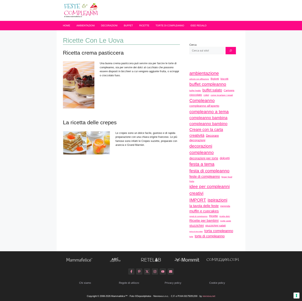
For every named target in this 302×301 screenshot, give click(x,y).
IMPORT (197, 200)
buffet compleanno (207, 84)
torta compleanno (218, 231)
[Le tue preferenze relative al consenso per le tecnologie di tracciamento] (296, 295)
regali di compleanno (198, 216)
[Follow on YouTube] (163, 271)
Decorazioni (109, 25)
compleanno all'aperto (204, 106)
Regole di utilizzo (129, 282)
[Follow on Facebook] (131, 271)
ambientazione (204, 73)
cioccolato (195, 95)
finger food (226, 177)
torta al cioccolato (196, 231)
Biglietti (215, 79)
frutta (191, 181)
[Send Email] (171, 271)
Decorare (212, 135)
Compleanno (202, 100)
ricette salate (225, 221)
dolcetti (225, 158)
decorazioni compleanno (201, 149)
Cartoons (229, 90)
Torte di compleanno (170, 25)
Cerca (192, 44)
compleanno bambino (208, 123)
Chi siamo (85, 282)
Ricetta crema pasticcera (93, 53)
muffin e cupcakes (204, 211)
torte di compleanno (210, 236)
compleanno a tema (209, 111)
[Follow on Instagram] (155, 271)
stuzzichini (196, 225)
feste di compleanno (204, 176)
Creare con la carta (206, 129)
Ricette (144, 25)
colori (206, 95)
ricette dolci (224, 216)
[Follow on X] (147, 271)
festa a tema (201, 164)
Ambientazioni (85, 25)
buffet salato (212, 90)
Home (66, 25)
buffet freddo (195, 90)
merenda (225, 206)
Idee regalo (198, 25)
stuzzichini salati (215, 225)
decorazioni (197, 140)
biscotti (224, 78)
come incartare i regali (222, 95)
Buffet (128, 25)
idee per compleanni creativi (209, 190)
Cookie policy (217, 282)
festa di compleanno (209, 170)
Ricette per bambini (204, 220)
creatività (196, 135)
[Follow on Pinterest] (139, 271)
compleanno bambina (208, 118)
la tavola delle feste (204, 206)
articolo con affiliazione (199, 79)
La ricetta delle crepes (90, 122)
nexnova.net (209, 296)
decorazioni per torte (203, 158)
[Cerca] (231, 50)
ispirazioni (217, 199)
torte (191, 237)
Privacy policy (173, 282)
